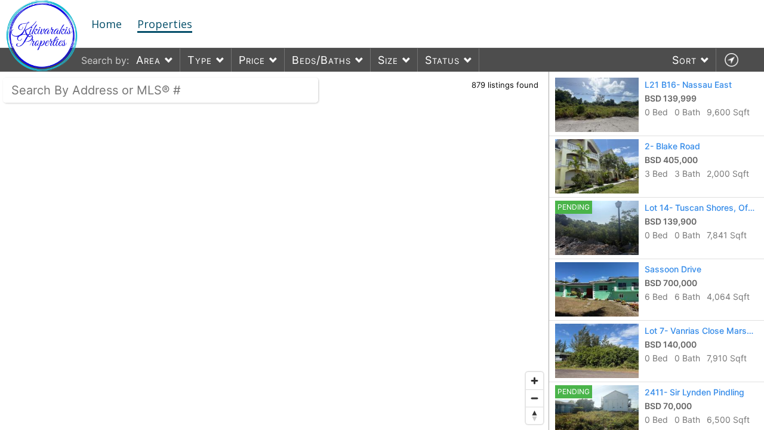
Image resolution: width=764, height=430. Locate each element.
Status (442, 60)
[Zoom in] (534, 380)
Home (106, 24)
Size (388, 60)
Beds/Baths (321, 60)
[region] (274, 251)
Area (148, 60)
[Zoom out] (534, 398)
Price (252, 60)
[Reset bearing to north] (534, 415)
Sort (684, 60)
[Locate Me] (731, 60)
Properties (164, 24)
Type (199, 60)
